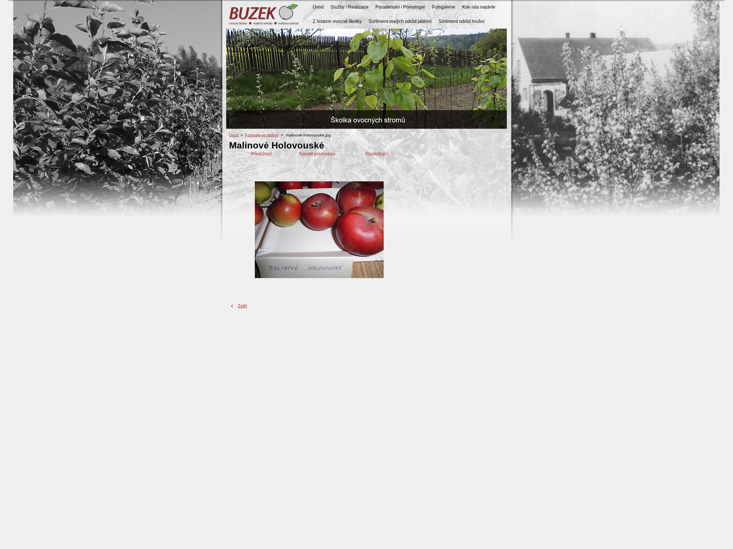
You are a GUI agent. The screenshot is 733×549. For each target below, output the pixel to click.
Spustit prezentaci (317, 153)
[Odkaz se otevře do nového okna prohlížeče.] (319, 276)
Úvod (234, 135)
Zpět (242, 306)
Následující (377, 153)
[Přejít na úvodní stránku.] (265, 25)
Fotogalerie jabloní (262, 135)
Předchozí (261, 153)
